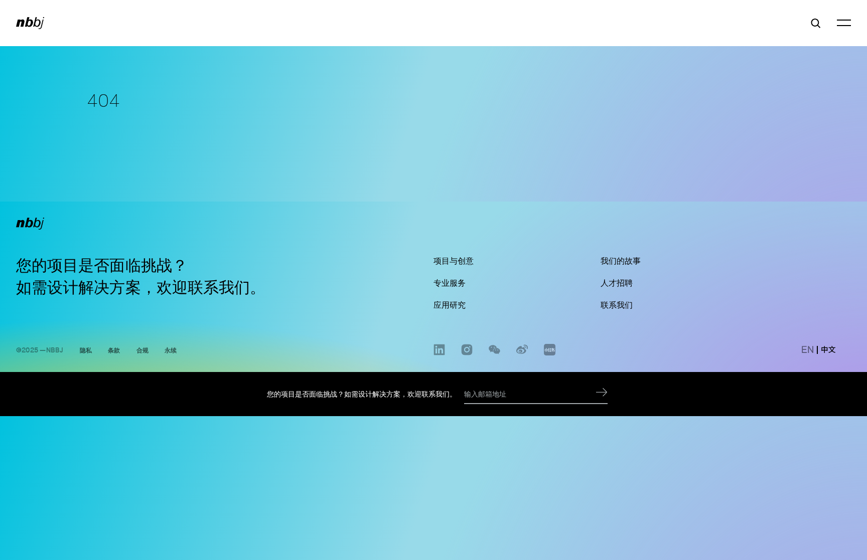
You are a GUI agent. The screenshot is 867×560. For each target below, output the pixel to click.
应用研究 (450, 305)
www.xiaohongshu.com (549, 354)
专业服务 (450, 283)
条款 (114, 350)
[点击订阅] (602, 394)
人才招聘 (617, 283)
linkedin (439, 354)
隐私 (86, 350)
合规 (142, 350)
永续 (171, 350)
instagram (467, 354)
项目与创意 (454, 261)
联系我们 (219, 286)
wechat (494, 354)
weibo (522, 354)
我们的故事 (621, 261)
